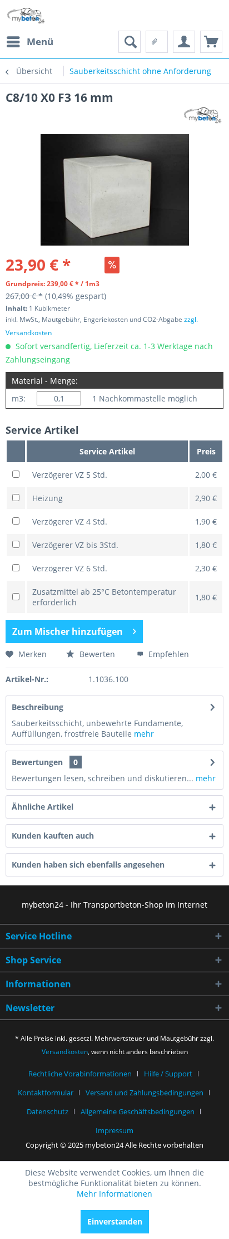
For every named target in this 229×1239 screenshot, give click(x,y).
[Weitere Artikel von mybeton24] (202, 115)
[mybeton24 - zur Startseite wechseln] (26, 15)
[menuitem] (29, 42)
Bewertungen (37, 762)
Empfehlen (167, 654)
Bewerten (96, 654)
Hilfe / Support (168, 1074)
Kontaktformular (45, 1093)
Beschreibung (37, 707)
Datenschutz (47, 1111)
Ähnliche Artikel (42, 806)
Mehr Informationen (114, 1193)
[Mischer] (211, 42)
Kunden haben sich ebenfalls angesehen (88, 864)
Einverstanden (114, 1221)
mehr (143, 733)
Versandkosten (65, 1051)
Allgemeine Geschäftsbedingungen (138, 1111)
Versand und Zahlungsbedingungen (144, 1093)
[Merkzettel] (157, 42)
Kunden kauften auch (53, 835)
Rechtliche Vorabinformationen (80, 1074)
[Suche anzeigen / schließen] (129, 42)
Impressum (114, 1130)
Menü (40, 41)
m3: (19, 398)
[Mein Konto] (184, 42)
